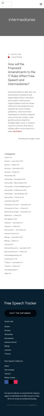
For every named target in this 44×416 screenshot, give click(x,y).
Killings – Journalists (11, 237)
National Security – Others (14, 252)
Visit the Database (20, 313)
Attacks (7, 330)
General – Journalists (12, 223)
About (6, 366)
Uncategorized (10, 270)
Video (6, 273)
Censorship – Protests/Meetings (16, 187)
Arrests (7, 157)
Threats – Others (10, 266)
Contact (7, 374)
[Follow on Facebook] (6, 382)
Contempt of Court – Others (15, 208)
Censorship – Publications (13, 190)
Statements (9, 259)
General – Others (11, 226)
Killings (7, 346)
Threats (7, 354)
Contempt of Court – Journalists (16, 205)
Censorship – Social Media (14, 194)
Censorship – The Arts (12, 197)
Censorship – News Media (14, 183)
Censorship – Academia (13, 179)
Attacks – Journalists (12, 168)
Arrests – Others (10, 165)
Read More (17, 131)
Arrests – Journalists (12, 161)
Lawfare (7, 245)
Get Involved (9, 370)
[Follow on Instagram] (16, 382)
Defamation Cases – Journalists (16, 212)
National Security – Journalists (15, 248)
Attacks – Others (10, 172)
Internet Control (10, 234)
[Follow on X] (11, 382)
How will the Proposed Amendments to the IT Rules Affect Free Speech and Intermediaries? (21, 74)
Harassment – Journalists (13, 230)
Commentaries (10, 201)
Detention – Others (11, 215)
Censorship (8, 176)
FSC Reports (9, 219)
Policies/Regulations (11, 255)
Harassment (9, 338)
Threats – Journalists (12, 262)
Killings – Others (10, 241)
